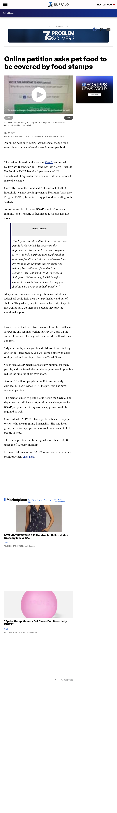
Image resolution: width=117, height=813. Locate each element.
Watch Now (105, 4)
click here (28, 456)
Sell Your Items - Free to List (39, 501)
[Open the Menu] (5, 4)
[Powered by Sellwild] (68, 680)
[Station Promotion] (58, 36)
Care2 (49, 162)
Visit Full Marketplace (59, 500)
